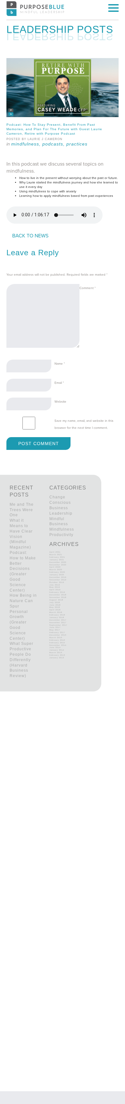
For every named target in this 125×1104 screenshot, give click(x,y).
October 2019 (56, 582)
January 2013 (56, 658)
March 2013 (55, 652)
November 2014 (57, 645)
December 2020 (57, 562)
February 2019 (57, 592)
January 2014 (56, 650)
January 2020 (56, 575)
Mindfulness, (26, 143)
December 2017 (57, 620)
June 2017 (55, 627)
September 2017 (58, 625)
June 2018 (55, 605)
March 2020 (55, 570)
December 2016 (57, 635)
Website (60, 402)
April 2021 (55, 552)
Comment (87, 288)
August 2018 (56, 600)
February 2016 (57, 640)
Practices (77, 143)
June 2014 (55, 647)
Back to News (30, 236)
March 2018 (55, 612)
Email (59, 383)
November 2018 (57, 597)
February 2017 (57, 632)
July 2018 (54, 602)
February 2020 (57, 572)
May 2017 (54, 630)
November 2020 (57, 565)
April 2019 (55, 590)
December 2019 (57, 577)
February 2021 (57, 557)
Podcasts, (54, 143)
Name (59, 364)
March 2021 (55, 555)
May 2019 (54, 587)
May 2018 (54, 607)
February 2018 (57, 615)
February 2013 (57, 655)
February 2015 (57, 643)
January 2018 (56, 617)
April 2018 (55, 610)
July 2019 (54, 585)
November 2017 (57, 622)
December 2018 (57, 595)
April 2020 (55, 567)
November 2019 (57, 580)
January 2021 (56, 560)
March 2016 (55, 637)
